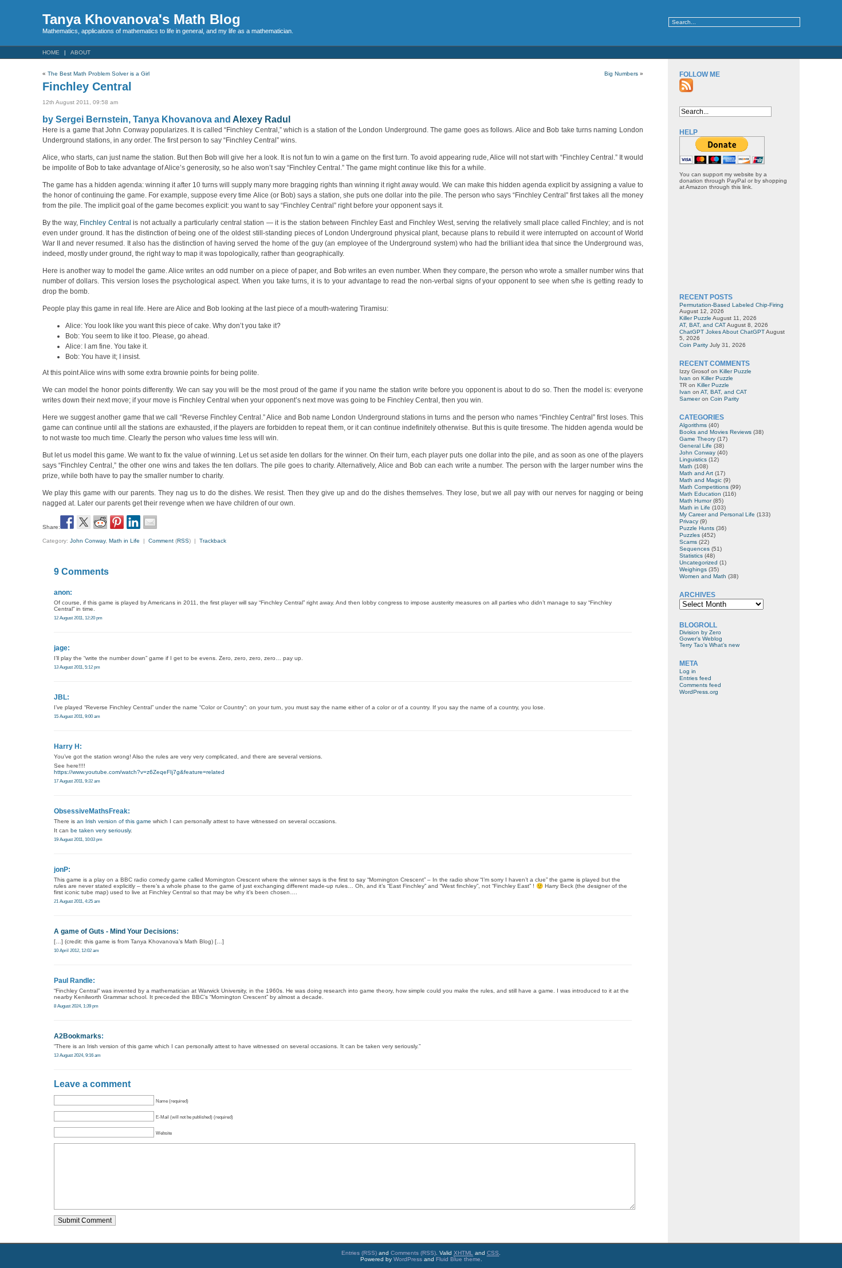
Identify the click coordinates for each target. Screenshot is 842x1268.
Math (686, 466)
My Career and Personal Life (717, 514)
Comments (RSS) (413, 1253)
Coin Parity (693, 345)
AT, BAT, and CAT (702, 325)
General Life (695, 446)
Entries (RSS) (359, 1253)
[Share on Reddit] (100, 522)
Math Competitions (704, 487)
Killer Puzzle (695, 318)
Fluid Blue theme (458, 1259)
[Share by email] (150, 522)
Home (51, 52)
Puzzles (689, 535)
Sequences (694, 549)
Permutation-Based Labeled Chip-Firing (731, 305)
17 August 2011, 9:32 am (77, 781)
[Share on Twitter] (84, 522)
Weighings (693, 569)
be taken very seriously (100, 830)
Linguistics (693, 459)
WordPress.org (698, 692)
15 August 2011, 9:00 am (77, 716)
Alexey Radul (261, 119)
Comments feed (700, 685)
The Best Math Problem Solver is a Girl (98, 73)
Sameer (689, 399)
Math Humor (695, 500)
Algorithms (693, 425)
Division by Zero (700, 632)
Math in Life (124, 541)
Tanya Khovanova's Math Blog (141, 19)
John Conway (87, 541)
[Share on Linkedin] (133, 522)
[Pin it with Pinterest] (117, 522)
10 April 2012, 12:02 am (76, 950)
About (80, 52)
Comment (161, 541)
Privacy (688, 521)
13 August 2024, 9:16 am (77, 1055)
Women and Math (702, 576)
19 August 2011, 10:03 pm (78, 839)
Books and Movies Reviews (715, 432)
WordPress (408, 1259)
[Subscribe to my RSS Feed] (686, 85)
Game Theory (697, 439)
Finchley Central (87, 86)
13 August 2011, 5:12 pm (77, 667)
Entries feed (695, 678)
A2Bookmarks (77, 1036)
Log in (687, 671)
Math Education (700, 494)
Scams (688, 542)
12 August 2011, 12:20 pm (78, 618)
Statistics (691, 555)
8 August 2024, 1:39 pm (76, 1006)
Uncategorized (698, 562)
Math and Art (696, 473)
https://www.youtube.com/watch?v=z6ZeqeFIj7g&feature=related (139, 772)
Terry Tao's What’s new (709, 645)
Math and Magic (700, 480)
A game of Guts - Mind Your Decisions (115, 931)
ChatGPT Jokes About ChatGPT (722, 332)
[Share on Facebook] (67, 522)
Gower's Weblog (700, 638)
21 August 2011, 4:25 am (77, 901)
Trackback (212, 541)
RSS (183, 541)
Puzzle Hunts (696, 528)
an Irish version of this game (114, 821)
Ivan (685, 378)
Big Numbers (621, 73)
